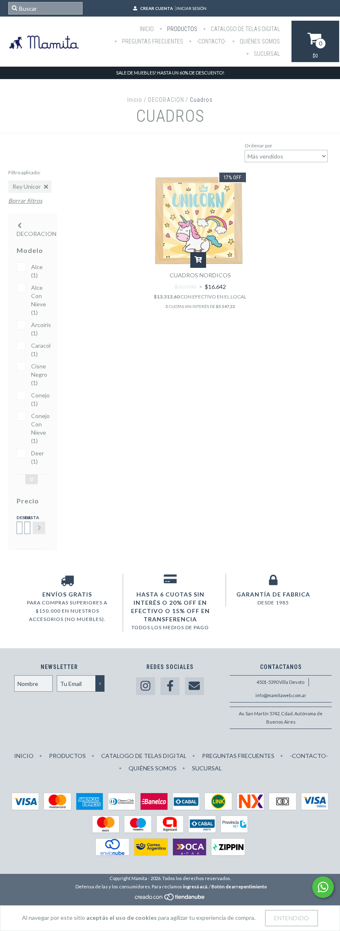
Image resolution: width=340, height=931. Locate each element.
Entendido (291, 917)
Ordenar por (258, 145)
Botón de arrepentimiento (239, 886)
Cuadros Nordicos (200, 275)
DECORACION (166, 99)
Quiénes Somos (259, 41)
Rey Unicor (26, 186)
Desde (19, 517)
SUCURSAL (266, 54)
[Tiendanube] (170, 899)
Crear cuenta (156, 8)
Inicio (147, 29)
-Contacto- (210, 41)
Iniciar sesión (191, 8)
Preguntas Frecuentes (152, 41)
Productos (181, 29)
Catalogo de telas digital (244, 29)
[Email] (194, 686)
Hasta (26, 517)
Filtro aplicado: (24, 172)
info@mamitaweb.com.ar (280, 695)
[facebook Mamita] (170, 686)
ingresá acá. (195, 886)
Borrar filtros (25, 200)
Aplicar (39, 528)
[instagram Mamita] (145, 686)
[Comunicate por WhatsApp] (323, 887)
